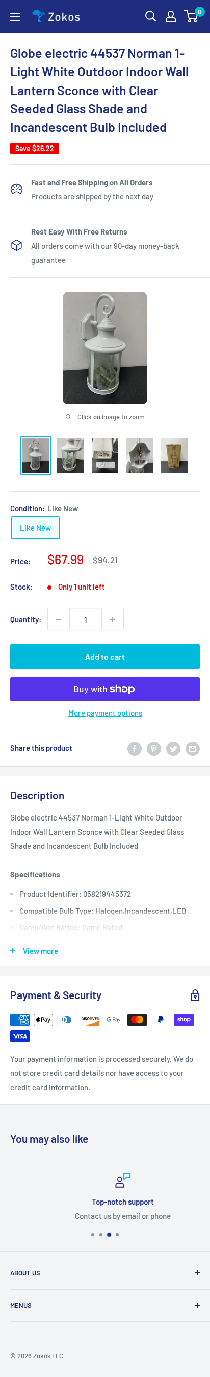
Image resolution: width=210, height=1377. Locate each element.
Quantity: (25, 619)
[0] (191, 16)
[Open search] (150, 16)
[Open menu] (15, 17)
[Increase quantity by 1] (112, 619)
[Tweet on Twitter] (173, 747)
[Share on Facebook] (134, 747)
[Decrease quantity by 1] (58, 619)
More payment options (105, 712)
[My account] (171, 16)
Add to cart (105, 656)
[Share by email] (193, 747)
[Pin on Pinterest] (154, 747)
